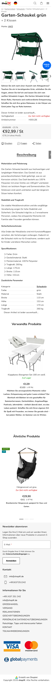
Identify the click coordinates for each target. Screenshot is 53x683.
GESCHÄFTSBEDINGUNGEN (16, 615)
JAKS (10, 26)
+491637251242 (17, 582)
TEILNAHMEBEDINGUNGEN (16, 631)
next (50, 463)
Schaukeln (42, 286)
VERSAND (7, 608)
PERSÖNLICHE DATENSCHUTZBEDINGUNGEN (25, 619)
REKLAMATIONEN (11, 611)
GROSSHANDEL (10, 604)
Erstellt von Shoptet (28, 677)
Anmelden (11, 560)
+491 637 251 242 (12, 596)
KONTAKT (7, 627)
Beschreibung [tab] (26, 155)
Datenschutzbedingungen (16, 554)
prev (3, 463)
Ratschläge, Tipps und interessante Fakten (22, 623)
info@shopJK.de (16, 576)
